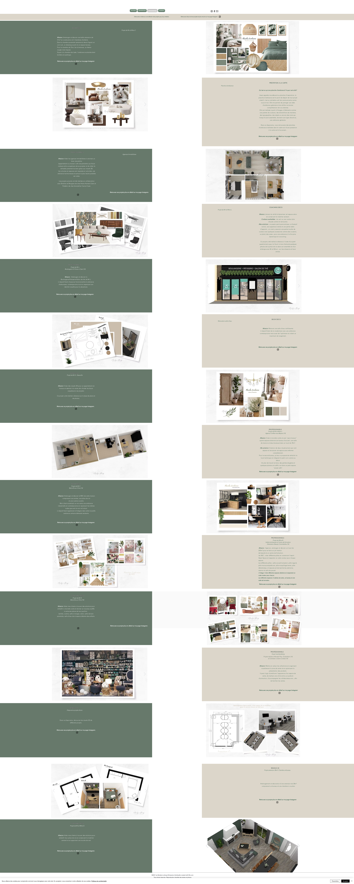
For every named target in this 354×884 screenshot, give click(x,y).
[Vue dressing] (248, 71)
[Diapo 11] (261, 71)
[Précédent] (208, 47)
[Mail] (217, 11)
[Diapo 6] (103, 128)
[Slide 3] (101, 254)
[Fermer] (352, 881)
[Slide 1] (92, 128)
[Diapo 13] (265, 71)
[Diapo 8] (108, 128)
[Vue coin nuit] (246, 71)
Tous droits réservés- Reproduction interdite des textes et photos (172, 877)
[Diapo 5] (101, 128)
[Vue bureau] (250, 71)
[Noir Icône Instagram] (211, 11)
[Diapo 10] (106, 585)
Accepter (345, 881)
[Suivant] (296, 47)
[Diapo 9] (104, 585)
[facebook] (214, 11)
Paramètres (335, 881)
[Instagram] (219, 16)
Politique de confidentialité (99, 881)
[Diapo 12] (263, 71)
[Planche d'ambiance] (239, 71)
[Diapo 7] (252, 71)
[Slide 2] (94, 128)
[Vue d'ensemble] (244, 71)
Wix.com (190, 875)
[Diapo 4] (99, 128)
